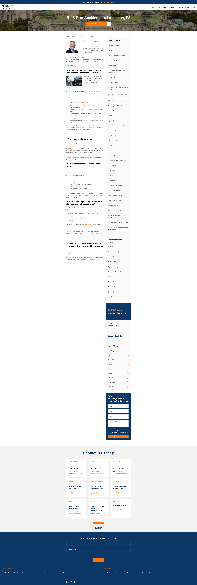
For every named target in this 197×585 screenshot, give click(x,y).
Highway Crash (112, 121)
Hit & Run (110, 116)
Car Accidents (78, 36)
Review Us (98, 523)
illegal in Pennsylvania (97, 144)
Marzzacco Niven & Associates (94, 57)
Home (68, 36)
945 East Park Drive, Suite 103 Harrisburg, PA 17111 (75, 467)
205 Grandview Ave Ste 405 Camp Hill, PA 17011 (119, 506)
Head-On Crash (112, 111)
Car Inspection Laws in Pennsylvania (118, 55)
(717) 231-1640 (109, 2)
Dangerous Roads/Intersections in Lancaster (117, 71)
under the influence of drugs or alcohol (82, 179)
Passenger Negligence (114, 155)
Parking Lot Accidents (114, 151)
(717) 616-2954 (95, 61)
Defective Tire (112, 77)
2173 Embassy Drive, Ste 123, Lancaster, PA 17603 (120, 487)
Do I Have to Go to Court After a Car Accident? (118, 88)
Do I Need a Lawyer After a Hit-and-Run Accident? (118, 95)
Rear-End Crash (112, 165)
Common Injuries (112, 60)
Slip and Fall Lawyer (113, 267)
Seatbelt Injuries (112, 180)
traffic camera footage (87, 109)
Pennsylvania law (72, 148)
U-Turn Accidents (113, 205)
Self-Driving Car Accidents (115, 185)
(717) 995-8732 (74, 491)
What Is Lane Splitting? (114, 210)
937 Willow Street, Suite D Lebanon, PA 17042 (74, 507)
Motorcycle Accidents (114, 257)
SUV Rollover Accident (114, 190)
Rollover (110, 175)
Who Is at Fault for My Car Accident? (118, 222)
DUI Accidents (112, 101)
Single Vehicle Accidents (115, 195)
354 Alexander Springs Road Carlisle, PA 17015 (75, 487)
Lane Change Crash (113, 136)
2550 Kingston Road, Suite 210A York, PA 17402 (98, 467)
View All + (110, 297)
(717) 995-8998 (96, 471)
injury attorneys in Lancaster (79, 102)
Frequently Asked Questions (116, 106)
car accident (93, 44)
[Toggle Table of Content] (76, 65)
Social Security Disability (115, 272)
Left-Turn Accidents (113, 141)
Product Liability (112, 262)
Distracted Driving (113, 82)
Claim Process (112, 65)
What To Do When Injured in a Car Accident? (117, 216)
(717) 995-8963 (74, 511)
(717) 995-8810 (119, 471)
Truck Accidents (112, 277)
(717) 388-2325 (96, 513)
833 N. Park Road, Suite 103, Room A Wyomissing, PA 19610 (97, 508)
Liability (110, 146)
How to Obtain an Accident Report (117, 126)
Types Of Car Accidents (114, 200)
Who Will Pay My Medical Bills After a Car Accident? (118, 228)
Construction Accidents (114, 252)
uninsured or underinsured (88, 224)
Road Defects (112, 170)
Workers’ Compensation (114, 282)
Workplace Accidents (114, 287)
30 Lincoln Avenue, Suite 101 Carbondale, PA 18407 (120, 467)
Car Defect (111, 50)
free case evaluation (86, 61)
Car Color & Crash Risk (114, 45)
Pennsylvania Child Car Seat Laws (117, 160)
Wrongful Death (112, 292)
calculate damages (74, 115)
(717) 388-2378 (96, 491)
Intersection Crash (113, 131)
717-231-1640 (119, 509)
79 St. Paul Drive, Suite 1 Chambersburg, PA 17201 (97, 487)
